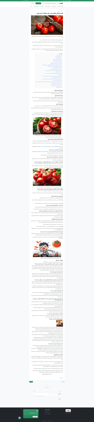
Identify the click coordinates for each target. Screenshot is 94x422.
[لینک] (42, 396)
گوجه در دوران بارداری (44, 146)
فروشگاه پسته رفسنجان (47, 414)
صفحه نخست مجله (47, 411)
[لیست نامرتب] (39, 396)
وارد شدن (34, 391)
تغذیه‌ (36, 310)
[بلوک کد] (41, 396)
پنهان (59, 53)
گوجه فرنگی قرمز (45, 105)
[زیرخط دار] (36, 396)
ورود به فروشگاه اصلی (25, 0)
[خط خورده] (37, 396)
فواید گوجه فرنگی (56, 146)
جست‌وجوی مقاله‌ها (47, 412)
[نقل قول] (40, 396)
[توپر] (34, 396)
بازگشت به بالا (34, 416)
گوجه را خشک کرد (54, 203)
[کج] (35, 396)
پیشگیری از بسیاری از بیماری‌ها (58, 115)
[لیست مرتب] (38, 396)
